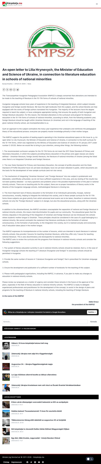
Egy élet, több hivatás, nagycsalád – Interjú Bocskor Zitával (35, 438)
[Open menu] (97, 3)
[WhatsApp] (14, 89)
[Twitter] (31, 462)
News (29, 84)
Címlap (6, 462)
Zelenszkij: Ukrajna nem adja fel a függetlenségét (32, 354)
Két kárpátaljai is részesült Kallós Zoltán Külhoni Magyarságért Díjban (40, 429)
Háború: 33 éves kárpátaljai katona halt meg (29, 343)
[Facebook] (3, 89)
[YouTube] (39, 462)
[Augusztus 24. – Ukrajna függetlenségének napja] (6, 366)
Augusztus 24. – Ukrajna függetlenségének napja (32, 364)
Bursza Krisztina (7, 84)
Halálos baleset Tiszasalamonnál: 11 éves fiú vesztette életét (36, 411)
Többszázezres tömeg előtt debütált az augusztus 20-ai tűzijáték (38, 420)
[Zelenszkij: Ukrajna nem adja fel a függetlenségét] (6, 356)
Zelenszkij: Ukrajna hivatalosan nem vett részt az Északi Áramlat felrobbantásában (46, 385)
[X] (7, 89)
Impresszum (16, 462)
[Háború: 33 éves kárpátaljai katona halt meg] (6, 345)
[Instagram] (35, 462)
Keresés (93, 322)
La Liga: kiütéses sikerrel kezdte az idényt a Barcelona (33, 375)
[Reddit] (17, 89)
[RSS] (42, 462)
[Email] (10, 89)
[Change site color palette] (90, 459)
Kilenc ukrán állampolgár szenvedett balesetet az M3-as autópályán (39, 402)
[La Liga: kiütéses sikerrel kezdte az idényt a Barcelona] (6, 377)
